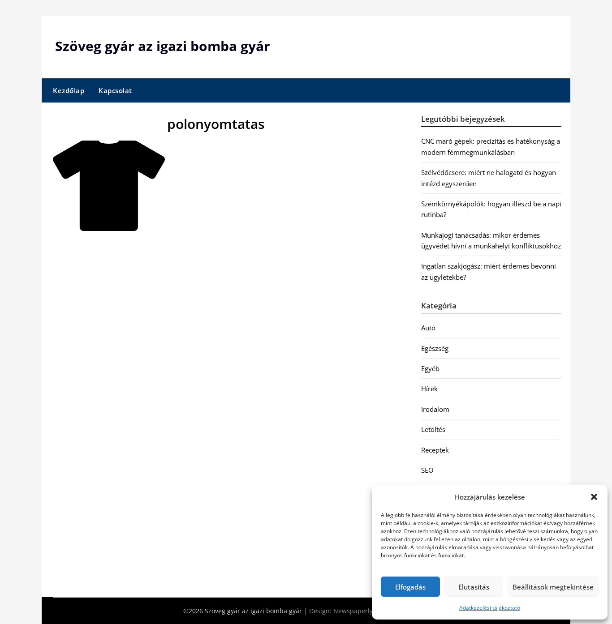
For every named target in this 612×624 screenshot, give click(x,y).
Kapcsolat (115, 90)
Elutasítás (473, 586)
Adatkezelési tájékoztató (489, 607)
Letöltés (433, 429)
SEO (427, 470)
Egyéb (430, 368)
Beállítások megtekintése (553, 586)
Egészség (434, 348)
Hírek (429, 388)
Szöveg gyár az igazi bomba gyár (162, 46)
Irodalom (435, 409)
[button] (594, 496)
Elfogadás (410, 586)
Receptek (435, 449)
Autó (428, 327)
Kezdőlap (68, 90)
